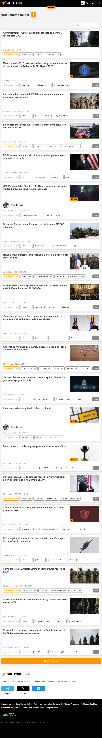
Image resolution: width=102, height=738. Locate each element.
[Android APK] (9, 715)
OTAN (58, 215)
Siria (57, 468)
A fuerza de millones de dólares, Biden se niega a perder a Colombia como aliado (34, 348)
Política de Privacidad (70, 704)
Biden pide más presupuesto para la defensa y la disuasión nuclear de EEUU (34, 126)
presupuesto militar (15, 15)
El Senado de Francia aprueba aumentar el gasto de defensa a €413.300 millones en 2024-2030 (35, 287)
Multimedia (25, 85)
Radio (75, 681)
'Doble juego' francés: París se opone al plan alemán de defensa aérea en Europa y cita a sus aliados (32, 318)
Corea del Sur (39, 246)
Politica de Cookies (88, 704)
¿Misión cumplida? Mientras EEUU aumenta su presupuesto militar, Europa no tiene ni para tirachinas (35, 187)
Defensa (24, 54)
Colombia (43, 368)
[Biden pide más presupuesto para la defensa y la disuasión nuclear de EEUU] (84, 131)
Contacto (56, 704)
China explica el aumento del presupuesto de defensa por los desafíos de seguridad (34, 540)
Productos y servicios (43, 704)
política (56, 368)
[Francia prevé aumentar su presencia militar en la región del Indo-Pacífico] (84, 261)
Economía (40, 681)
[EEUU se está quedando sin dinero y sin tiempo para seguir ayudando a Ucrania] (84, 162)
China (72, 560)
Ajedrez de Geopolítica (29, 215)
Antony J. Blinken (39, 177)
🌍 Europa (65, 307)
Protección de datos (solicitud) (14, 707)
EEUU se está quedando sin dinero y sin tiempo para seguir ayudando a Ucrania (35, 157)
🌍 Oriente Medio (62, 116)
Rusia (52, 652)
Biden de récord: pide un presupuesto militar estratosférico (35, 446)
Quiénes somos (7, 704)
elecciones (53, 437)
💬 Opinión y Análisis (40, 399)
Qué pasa (25, 437)
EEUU (37, 54)
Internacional (26, 652)
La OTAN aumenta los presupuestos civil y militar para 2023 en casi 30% (35, 601)
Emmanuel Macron (41, 276)
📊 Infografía (41, 85)
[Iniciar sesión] (87, 3)
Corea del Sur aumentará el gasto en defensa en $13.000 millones (33, 226)
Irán (36, 116)
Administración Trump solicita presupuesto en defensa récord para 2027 (32, 34)
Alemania (79, 652)
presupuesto (50, 54)
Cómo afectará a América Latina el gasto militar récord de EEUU (34, 570)
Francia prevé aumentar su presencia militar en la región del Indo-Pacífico (35, 256)
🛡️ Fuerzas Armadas (67, 146)
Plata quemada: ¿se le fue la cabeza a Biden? (27, 408)
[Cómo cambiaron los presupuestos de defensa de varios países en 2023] (84, 514)
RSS (30, 707)
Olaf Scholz (75, 338)
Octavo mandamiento (29, 468)
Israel (47, 116)
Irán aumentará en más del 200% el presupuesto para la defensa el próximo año (33, 95)
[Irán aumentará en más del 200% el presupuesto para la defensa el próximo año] (84, 101)
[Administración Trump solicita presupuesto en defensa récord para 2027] (84, 39)
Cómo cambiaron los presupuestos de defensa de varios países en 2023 (33, 509)
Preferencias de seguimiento (45, 707)
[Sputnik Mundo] (13, 5)
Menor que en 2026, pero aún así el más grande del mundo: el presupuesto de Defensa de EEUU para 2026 (35, 65)
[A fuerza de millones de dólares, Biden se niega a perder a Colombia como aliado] (84, 353)
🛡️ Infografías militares (62, 85)
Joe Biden (49, 146)
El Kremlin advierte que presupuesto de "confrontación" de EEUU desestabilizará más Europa (34, 632)
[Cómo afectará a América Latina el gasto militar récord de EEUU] (84, 575)
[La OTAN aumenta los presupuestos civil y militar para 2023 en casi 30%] (84, 606)
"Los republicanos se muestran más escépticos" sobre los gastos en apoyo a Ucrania (34, 379)
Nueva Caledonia (74, 276)
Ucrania (55, 177)
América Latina (27, 368)
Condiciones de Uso (24, 704)
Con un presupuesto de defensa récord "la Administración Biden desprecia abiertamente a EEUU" (34, 478)
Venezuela (69, 468)
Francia (58, 276)
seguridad (38, 307)
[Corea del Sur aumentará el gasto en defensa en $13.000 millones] (84, 231)
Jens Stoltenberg (75, 621)
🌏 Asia (76, 246)
